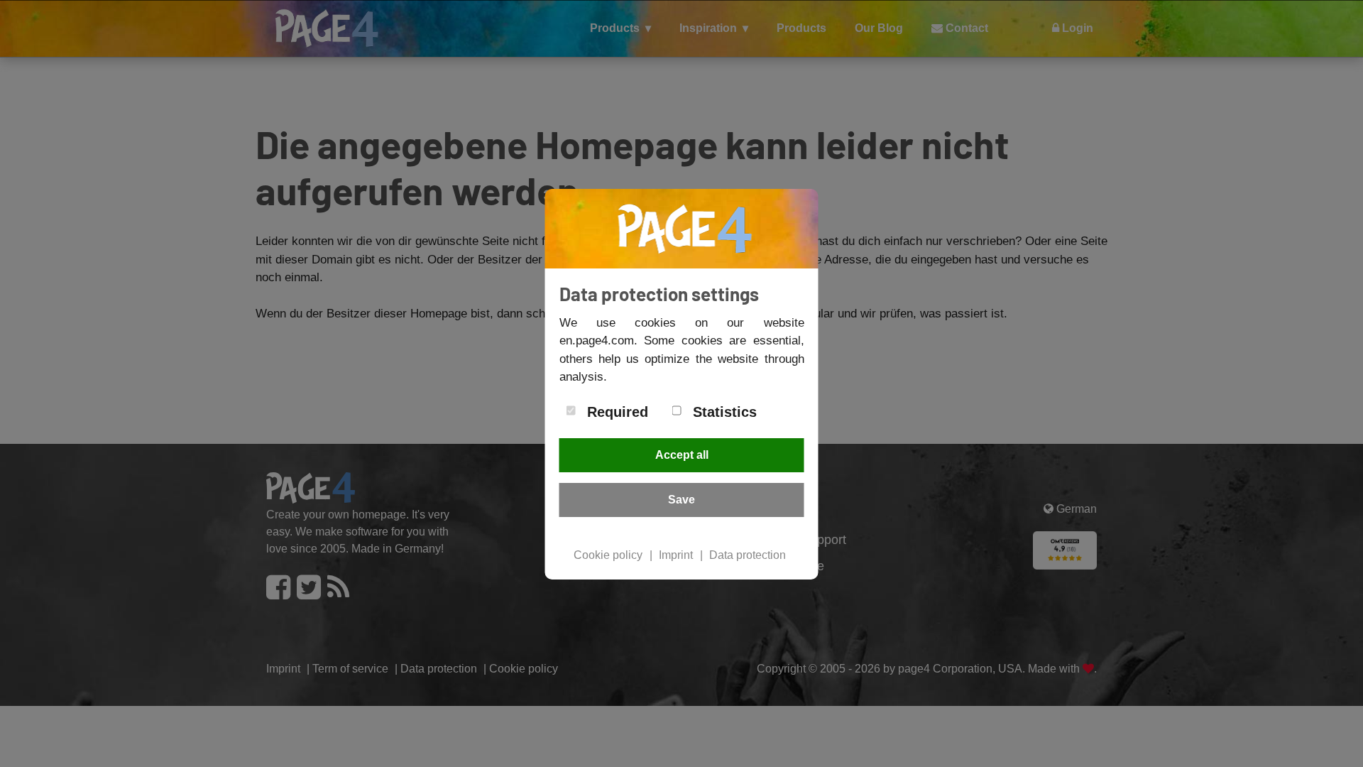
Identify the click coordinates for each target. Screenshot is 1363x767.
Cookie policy (608, 555)
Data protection (747, 555)
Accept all (681, 455)
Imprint (676, 555)
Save (681, 500)
